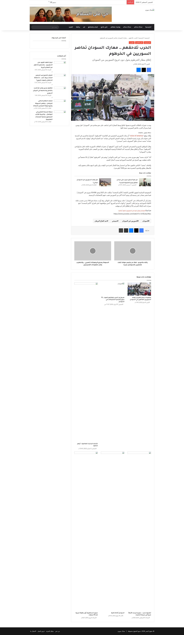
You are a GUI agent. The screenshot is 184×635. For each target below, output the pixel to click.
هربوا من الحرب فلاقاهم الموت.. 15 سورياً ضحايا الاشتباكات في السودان (112, 299)
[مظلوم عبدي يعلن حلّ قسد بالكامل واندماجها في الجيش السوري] (60, 91)
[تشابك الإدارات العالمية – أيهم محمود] (86, 362)
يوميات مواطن (115, 27)
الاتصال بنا (33, 631)
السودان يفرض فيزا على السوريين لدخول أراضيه (132, 210)
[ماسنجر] (139, 70)
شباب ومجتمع (93, 27)
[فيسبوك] (149, 70)
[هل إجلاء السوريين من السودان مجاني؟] (105, 182)
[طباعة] (121, 230)
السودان (145, 221)
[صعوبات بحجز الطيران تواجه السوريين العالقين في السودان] (139, 289)
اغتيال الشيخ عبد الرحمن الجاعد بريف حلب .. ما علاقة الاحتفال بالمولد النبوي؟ (43, 78)
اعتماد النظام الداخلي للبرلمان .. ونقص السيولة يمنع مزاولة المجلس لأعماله (42, 103)
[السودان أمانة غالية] (112, 531)
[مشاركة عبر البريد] (126, 230)
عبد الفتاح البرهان (101, 221)
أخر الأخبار (139, 42)
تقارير (131, 42)
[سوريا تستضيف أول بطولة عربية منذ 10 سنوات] (86, 531)
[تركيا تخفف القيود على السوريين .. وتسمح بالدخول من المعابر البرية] (60, 65)
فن (84, 27)
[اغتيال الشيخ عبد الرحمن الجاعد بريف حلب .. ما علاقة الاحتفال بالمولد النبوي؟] (60, 78)
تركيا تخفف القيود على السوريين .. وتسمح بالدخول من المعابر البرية (43, 65)
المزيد (71, 27)
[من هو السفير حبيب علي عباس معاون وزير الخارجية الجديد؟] (145, 182)
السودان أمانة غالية (117, 613)
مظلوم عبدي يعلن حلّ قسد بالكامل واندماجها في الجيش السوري (42, 90)
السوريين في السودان (129, 221)
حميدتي (114, 221)
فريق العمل (41, 631)
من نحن (57, 631)
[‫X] (144, 70)
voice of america (136, 136)
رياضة (78, 27)
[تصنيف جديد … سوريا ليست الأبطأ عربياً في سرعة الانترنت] (139, 531)
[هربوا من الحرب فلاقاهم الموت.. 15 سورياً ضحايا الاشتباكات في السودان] (112, 289)
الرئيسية (148, 27)
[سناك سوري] (149, 10)
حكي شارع (104, 27)
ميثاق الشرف (50, 631)
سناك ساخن (138, 27)
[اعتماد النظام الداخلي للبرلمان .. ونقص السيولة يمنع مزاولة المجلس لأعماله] (60, 104)
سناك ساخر (127, 27)
